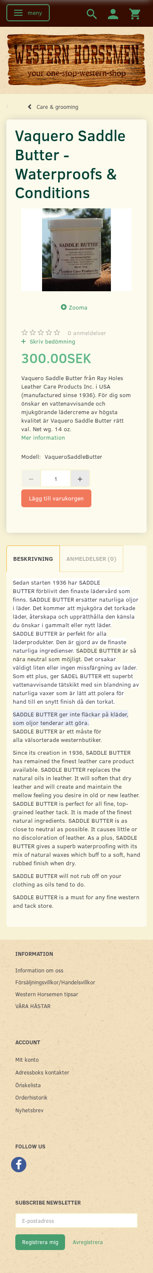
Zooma (78, 307)
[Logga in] (113, 13)
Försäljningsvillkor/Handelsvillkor (55, 982)
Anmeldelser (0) (91, 558)
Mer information (43, 437)
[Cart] (135, 13)
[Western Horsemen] (76, 60)
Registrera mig (40, 1242)
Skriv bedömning (51, 341)
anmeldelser (87, 333)
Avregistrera (88, 1242)
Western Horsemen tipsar (46, 993)
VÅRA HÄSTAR (33, 1005)
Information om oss (39, 970)
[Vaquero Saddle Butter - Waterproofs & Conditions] (76, 249)
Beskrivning (33, 558)
